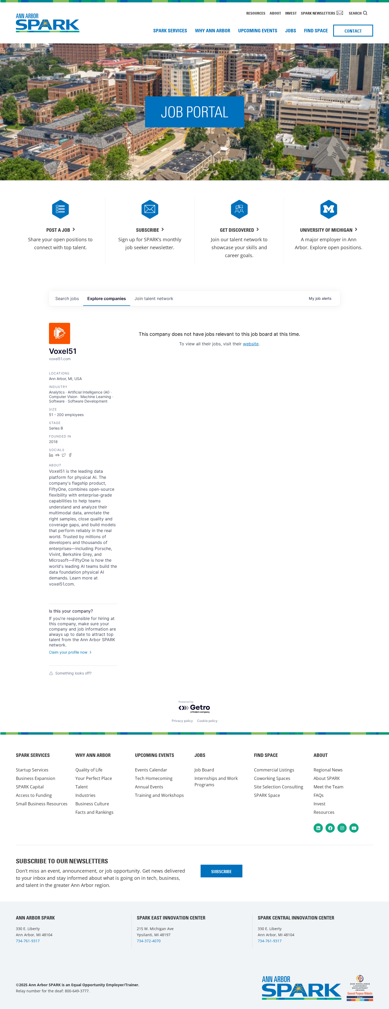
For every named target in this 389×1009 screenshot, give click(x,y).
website (251, 343)
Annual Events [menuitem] (149, 787)
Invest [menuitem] (291, 13)
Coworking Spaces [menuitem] (272, 778)
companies (106, 298)
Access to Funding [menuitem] (34, 795)
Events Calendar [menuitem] (151, 770)
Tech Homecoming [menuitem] (154, 778)
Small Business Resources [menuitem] (41, 804)
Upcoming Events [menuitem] (257, 31)
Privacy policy (182, 721)
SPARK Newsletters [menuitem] (318, 13)
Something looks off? (73, 673)
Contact (353, 31)
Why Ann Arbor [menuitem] (212, 31)
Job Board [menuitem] (204, 770)
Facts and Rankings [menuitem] (94, 812)
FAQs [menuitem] (319, 795)
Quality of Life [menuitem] (88, 770)
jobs (67, 298)
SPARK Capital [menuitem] (30, 787)
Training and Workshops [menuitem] (159, 795)
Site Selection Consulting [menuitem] (278, 787)
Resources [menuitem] (255, 13)
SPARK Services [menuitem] (170, 31)
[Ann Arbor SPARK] (360, 988)
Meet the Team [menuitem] (328, 787)
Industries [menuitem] (85, 795)
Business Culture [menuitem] (92, 804)
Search (355, 13)
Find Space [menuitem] (316, 31)
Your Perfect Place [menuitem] (93, 778)
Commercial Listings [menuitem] (274, 770)
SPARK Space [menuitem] (267, 795)
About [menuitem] (275, 13)
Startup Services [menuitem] (32, 770)
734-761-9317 (28, 940)
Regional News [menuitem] (328, 770)
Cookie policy (207, 721)
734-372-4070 (149, 940)
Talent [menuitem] (81, 787)
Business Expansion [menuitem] (35, 778)
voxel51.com (60, 358)
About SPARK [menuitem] (327, 778)
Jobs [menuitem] (290, 31)
